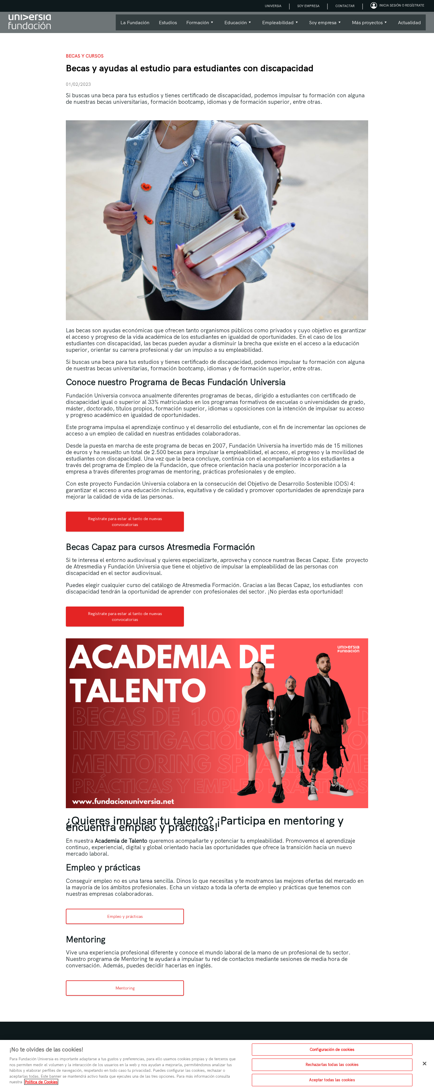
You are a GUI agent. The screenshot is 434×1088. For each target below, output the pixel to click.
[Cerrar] (424, 1063)
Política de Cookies (41, 1081)
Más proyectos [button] (365, 24)
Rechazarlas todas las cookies (332, 1064)
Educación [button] (233, 24)
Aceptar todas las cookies (332, 1079)
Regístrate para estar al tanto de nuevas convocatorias (125, 521)
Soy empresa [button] (320, 24)
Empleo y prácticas (125, 916)
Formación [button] (195, 24)
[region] (217, 1064)
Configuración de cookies (332, 1049)
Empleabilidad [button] (275, 24)
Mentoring (125, 988)
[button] (398, 6)
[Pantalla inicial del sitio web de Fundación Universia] (30, 22)
